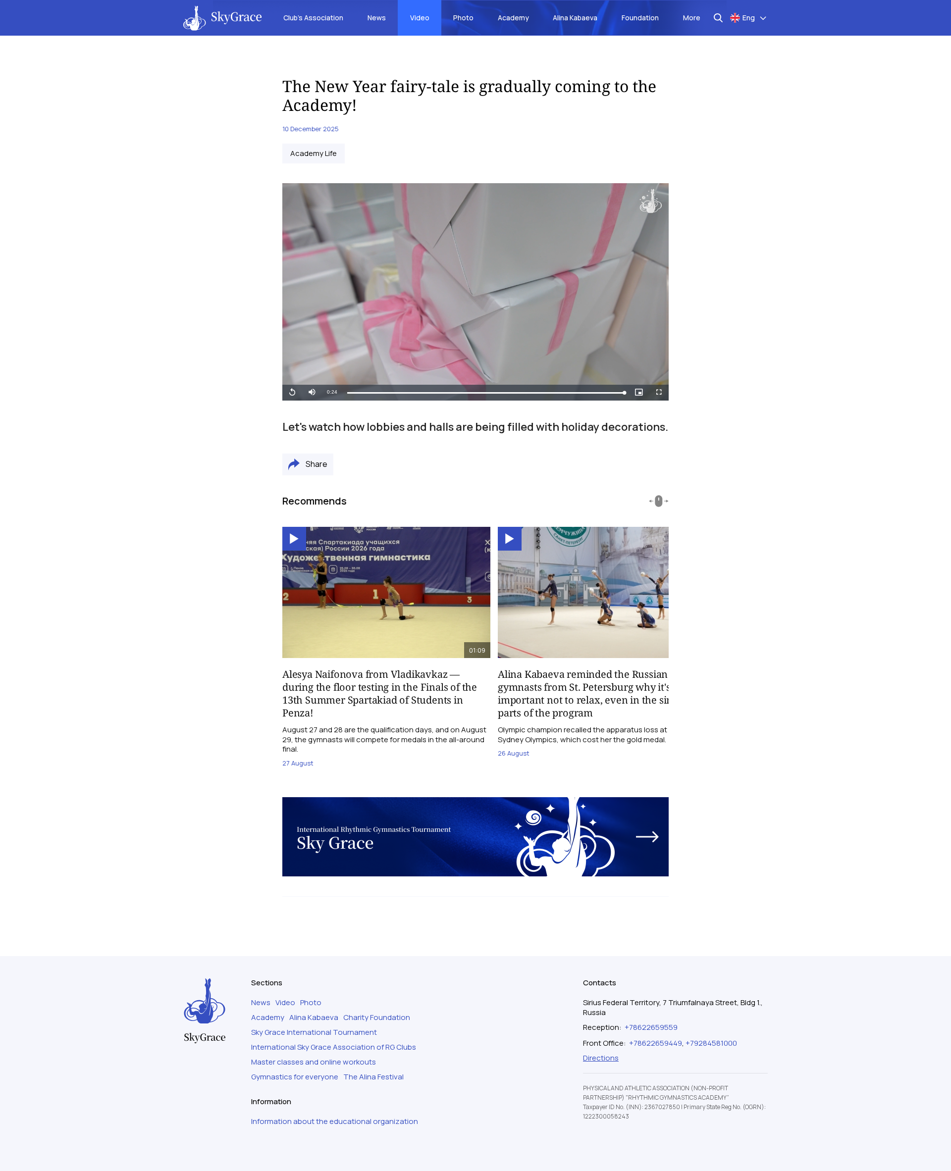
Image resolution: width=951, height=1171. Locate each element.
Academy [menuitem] (513, 17)
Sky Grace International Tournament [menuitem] (314, 1032)
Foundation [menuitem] (640, 17)
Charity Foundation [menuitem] (376, 1017)
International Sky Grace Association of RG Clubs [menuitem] (333, 1047)
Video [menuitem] (419, 17)
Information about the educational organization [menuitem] (334, 1121)
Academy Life (313, 153)
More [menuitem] (691, 17)
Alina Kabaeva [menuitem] (575, 17)
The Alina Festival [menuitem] (373, 1077)
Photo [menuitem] (463, 17)
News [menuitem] (377, 17)
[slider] (485, 393)
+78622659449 (655, 1043)
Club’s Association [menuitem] (313, 17)
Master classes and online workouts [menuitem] (313, 1062)
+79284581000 (711, 1043)
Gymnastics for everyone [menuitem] (294, 1077)
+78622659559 (651, 1027)
